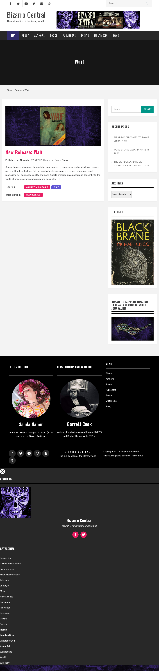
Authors (39, 35)
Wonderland (6, 651)
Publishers (69, 35)
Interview (4, 580)
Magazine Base (119, 455)
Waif (56, 187)
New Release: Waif (24, 152)
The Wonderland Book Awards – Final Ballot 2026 (131, 164)
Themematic (136, 455)
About (25, 35)
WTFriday (4, 662)
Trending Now (7, 635)
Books (53, 35)
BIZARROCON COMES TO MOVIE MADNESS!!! (132, 139)
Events (85, 35)
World (3, 657)
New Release (33, 195)
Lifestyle (4, 585)
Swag (116, 35)
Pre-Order (5, 607)
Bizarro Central (26, 14)
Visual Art (5, 646)
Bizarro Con (6, 558)
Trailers (3, 629)
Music (3, 591)
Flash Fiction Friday (10, 574)
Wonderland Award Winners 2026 (132, 151)
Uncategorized (7, 640)
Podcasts (5, 602)
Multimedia (100, 35)
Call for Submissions (10, 563)
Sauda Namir (61, 160)
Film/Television (7, 569)
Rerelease (5, 613)
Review (3, 618)
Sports (3, 624)
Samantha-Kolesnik (37, 187)
